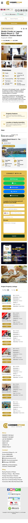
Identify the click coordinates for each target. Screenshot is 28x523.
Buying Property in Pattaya (9, 471)
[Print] (23, 28)
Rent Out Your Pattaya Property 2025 (11, 477)
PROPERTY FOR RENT (8, 437)
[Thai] (4, 9)
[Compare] (26, 28)
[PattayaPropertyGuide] (14, 498)
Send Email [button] (14, 195)
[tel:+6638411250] (16, 10)
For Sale (14, 290)
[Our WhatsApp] (19, 490)
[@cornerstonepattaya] (24, 10)
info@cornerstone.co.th (10, 458)
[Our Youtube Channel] (11, 490)
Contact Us (6, 306)
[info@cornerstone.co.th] (21, 10)
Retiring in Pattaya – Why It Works (11, 473)
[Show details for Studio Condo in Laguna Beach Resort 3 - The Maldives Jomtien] (7, 298)
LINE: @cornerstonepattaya (10, 460)
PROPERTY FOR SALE (8, 435)
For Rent (5, 290)
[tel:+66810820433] (19, 10)
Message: (5, 220)
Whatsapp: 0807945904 (9, 462)
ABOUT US (5, 443)
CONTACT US (5, 445)
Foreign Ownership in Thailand (10, 475)
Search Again (14, 23)
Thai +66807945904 (8, 456)
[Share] (21, 28)
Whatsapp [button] (15, 179)
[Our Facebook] (8, 490)
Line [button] (14, 183)
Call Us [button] (15, 191)
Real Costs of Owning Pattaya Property (12, 479)
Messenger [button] (15, 187)
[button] (24, 48)
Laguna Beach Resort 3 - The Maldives (13, 43)
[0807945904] (26, 10)
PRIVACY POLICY (6, 446)
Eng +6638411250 (8, 454)
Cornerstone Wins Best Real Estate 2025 (12, 481)
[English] (1, 9)
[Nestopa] (14, 493)
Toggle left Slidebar (2, 3)
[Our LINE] (16, 490)
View (7, 308)
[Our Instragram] (14, 490)
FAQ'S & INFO (5, 441)
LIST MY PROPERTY (7, 439)
